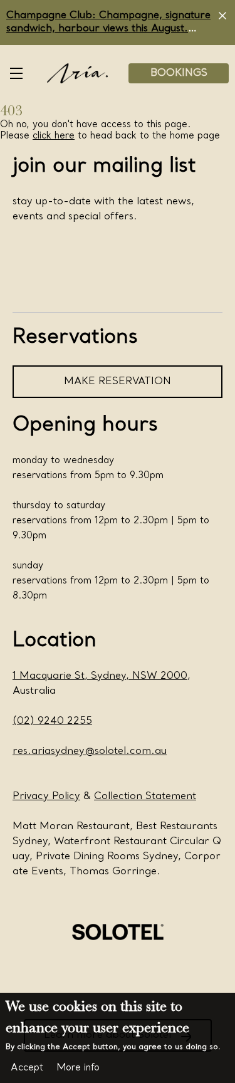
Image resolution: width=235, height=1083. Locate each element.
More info (78, 1068)
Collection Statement (145, 796)
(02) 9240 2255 (52, 721)
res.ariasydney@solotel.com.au (90, 751)
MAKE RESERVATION (117, 381)
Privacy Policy (46, 796)
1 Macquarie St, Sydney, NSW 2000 (100, 676)
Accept (27, 1068)
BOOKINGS (178, 73)
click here (54, 136)
